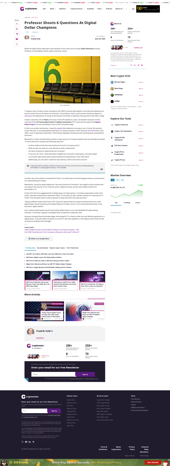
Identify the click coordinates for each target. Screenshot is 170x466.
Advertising (144, 456)
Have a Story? (130, 456)
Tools (99, 9)
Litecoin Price (71, 423)
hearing (27, 116)
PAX (63, 120)
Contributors (135, 399)
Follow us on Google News (39, 239)
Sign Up (85, 374)
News (52, 9)
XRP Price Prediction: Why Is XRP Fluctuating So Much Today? (48, 261)
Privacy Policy (132, 448)
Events (133, 404)
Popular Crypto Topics (57, 248)
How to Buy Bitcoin (103, 403)
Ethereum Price (72, 403)
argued (59, 128)
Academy (90, 9)
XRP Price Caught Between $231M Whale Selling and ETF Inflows (49, 267)
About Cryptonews (116, 448)
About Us (118, 9)
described (91, 131)
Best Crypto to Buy (103, 405)
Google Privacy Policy (76, 378)
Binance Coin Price (73, 420)
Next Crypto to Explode (104, 414)
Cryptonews (27, 17)
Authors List (138, 47)
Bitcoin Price (71, 400)
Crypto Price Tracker (103, 400)
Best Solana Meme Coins (105, 420)
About (133, 396)
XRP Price (70, 405)
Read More (40, 338)
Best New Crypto (102, 411)
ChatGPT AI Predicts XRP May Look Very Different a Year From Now (50, 254)
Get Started (153, 462)
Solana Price (71, 417)
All (44, 9)
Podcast (109, 9)
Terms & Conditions (103, 448)
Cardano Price (71, 411)
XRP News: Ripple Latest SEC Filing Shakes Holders (44, 257)
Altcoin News (35, 17)
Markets (62, 9)
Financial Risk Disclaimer (139, 410)
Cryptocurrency (76, 9)
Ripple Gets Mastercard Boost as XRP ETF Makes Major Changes (49, 264)
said (72, 113)
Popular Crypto (72, 396)
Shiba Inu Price (71, 408)
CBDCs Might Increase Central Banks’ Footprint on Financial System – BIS (51, 230)
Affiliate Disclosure (138, 407)
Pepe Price (70, 425)
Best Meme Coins (102, 417)
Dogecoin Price (72, 414)
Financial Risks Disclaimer (144, 449)
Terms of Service (90, 378)
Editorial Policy (136, 402)
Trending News (30, 248)
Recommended (42, 248)
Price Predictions (73, 248)
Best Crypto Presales (103, 408)
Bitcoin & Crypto (102, 396)
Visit (140, 82)
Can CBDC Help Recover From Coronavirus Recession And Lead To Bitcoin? (51, 232)
